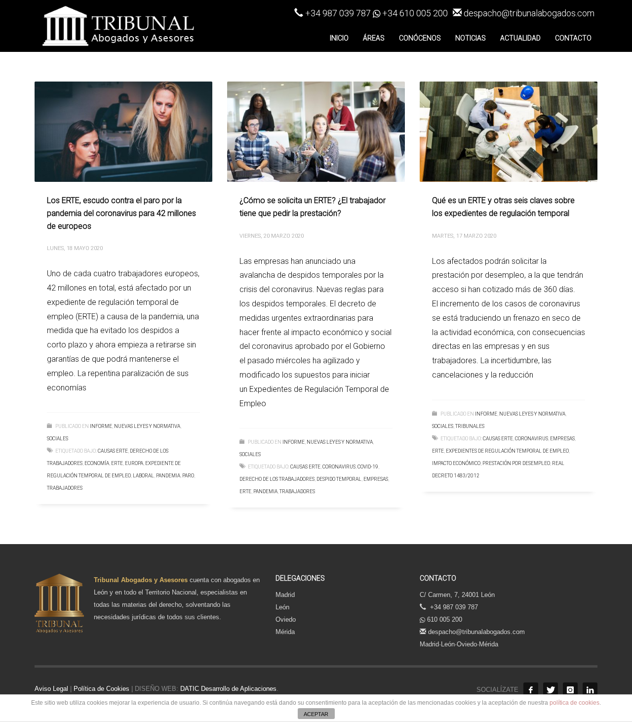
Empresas (375, 479)
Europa (134, 463)
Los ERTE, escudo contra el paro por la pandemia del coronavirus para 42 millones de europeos (121, 213)
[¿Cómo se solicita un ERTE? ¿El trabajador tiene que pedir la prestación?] (316, 132)
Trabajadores (64, 488)
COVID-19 (367, 466)
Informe (101, 426)
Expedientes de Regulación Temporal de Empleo (507, 451)
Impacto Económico (456, 463)
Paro (188, 475)
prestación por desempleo (516, 463)
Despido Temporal (338, 479)
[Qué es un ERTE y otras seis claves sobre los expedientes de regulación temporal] (508, 132)
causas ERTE (113, 451)
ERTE (117, 463)
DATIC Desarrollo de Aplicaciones (227, 688)
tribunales (469, 426)
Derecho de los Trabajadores (277, 479)
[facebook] (530, 689)
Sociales (57, 438)
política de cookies (574, 702)
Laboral (143, 475)
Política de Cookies (101, 688)
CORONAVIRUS (339, 466)
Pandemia (168, 475)
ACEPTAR (316, 714)
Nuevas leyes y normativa (147, 426)
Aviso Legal (51, 688)
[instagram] (570, 689)
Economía (96, 463)
